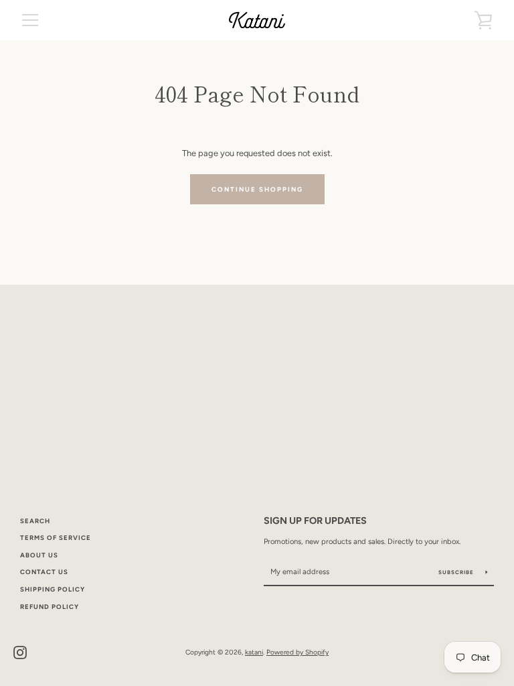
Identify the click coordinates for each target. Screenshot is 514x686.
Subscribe (457, 572)
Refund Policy (49, 606)
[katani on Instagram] (20, 651)
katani (254, 652)
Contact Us (44, 571)
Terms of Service (55, 537)
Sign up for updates (315, 520)
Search (35, 521)
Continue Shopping (257, 189)
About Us (39, 555)
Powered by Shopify (297, 652)
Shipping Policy (52, 589)
